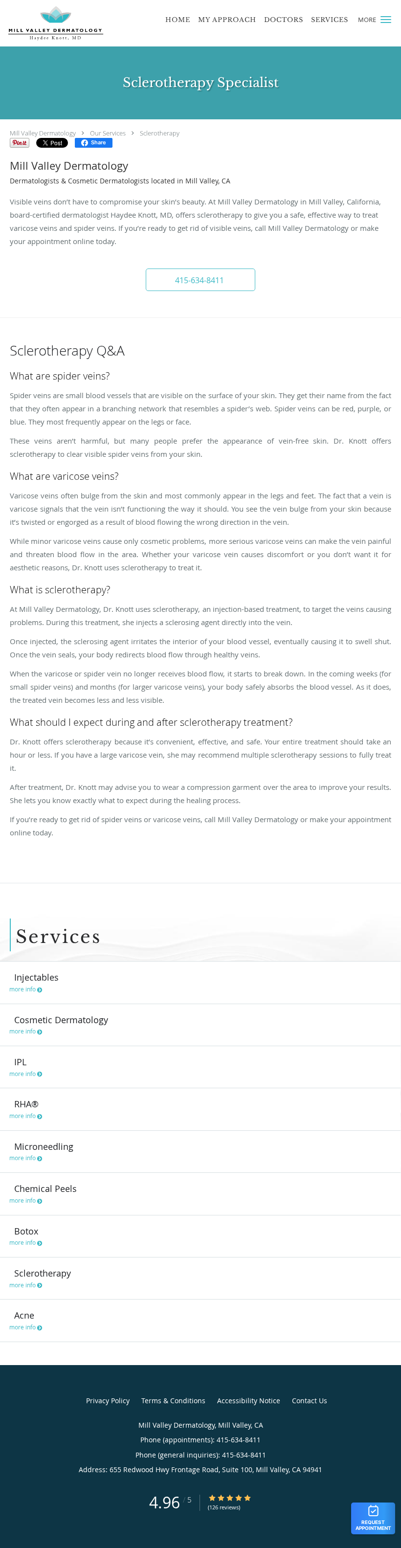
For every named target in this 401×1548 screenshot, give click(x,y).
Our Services (108, 133)
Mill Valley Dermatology (43, 133)
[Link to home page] (53, 23)
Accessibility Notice (248, 1400)
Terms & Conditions (173, 1400)
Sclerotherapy (159, 133)
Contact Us (309, 1400)
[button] (385, 19)
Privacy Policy (108, 1400)
